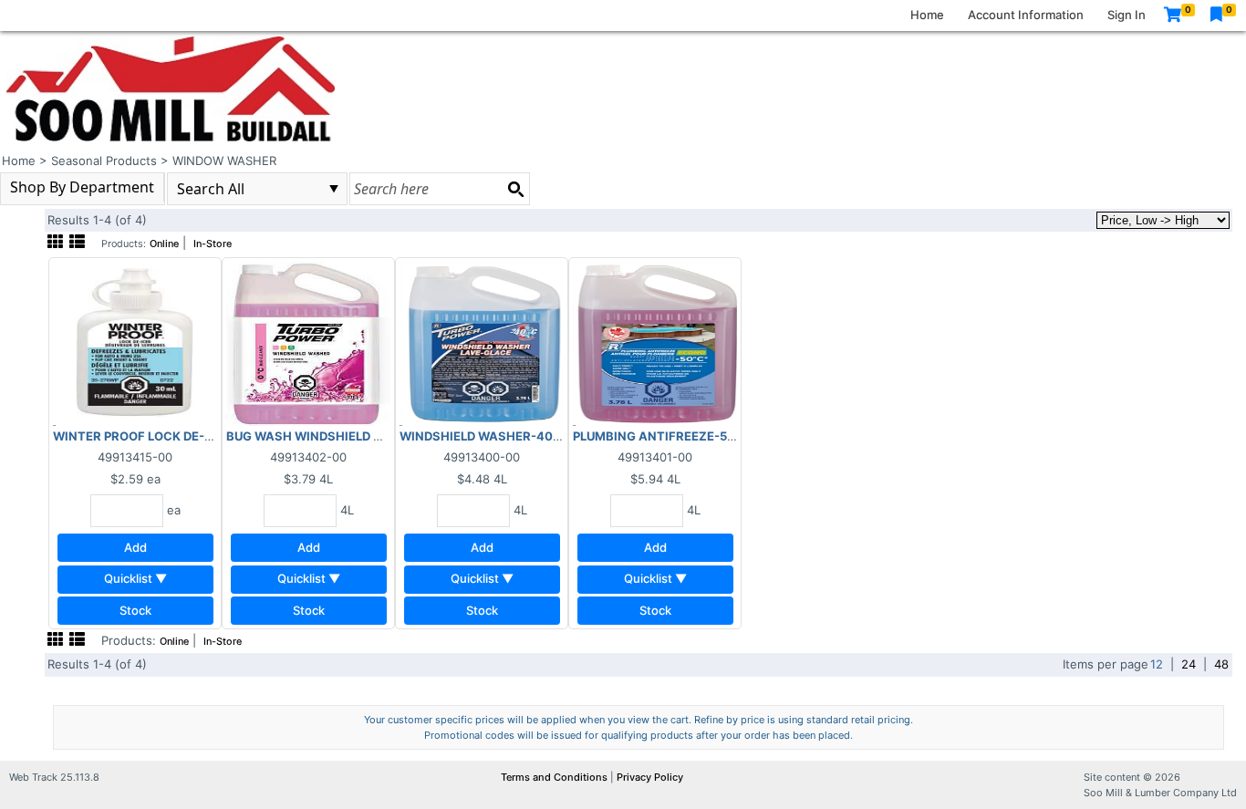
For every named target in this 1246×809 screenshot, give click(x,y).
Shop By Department (82, 187)
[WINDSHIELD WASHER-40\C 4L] (482, 343)
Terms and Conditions (555, 777)
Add (135, 547)
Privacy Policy (650, 777)
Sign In (1126, 14)
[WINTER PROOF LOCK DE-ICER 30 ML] (135, 343)
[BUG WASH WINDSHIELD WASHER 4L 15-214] (308, 343)
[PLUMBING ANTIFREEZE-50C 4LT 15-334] (655, 343)
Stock (135, 610)
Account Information (1026, 14)
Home (927, 14)
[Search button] (515, 188)
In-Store (212, 244)
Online (164, 244)
